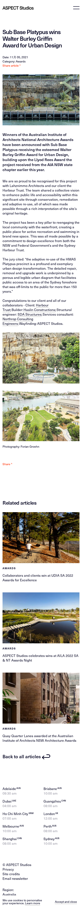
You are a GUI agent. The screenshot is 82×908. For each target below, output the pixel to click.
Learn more (32, 903)
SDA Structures (29, 314)
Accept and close (66, 902)
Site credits (11, 874)
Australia (9, 894)
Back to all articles (22, 756)
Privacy (8, 869)
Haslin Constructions (39, 309)
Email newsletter (15, 878)
